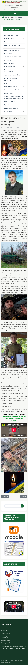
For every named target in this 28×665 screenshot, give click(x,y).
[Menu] (15, 13)
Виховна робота (9, 66)
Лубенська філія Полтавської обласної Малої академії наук (13, 97)
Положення (8, 53)
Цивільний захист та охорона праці (11, 70)
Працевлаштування (10, 87)
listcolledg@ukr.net (8, 9)
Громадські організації (11, 90)
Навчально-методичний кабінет (12, 46)
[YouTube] (14, 652)
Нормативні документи (11, 50)
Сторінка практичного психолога (11, 79)
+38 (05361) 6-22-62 (19, 5)
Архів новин (8, 111)
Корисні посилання (10, 101)
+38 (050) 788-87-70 (14, 7)
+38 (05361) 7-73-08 (9, 5)
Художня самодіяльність (12, 75)
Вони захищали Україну (12, 35)
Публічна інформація (11, 108)
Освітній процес (9, 63)
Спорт (6, 83)
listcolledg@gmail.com (19, 9)
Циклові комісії (9, 38)
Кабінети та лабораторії (12, 42)
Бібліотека (7, 60)
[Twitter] (13, 652)
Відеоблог (7, 105)
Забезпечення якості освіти (13, 57)
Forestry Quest (8, 93)
